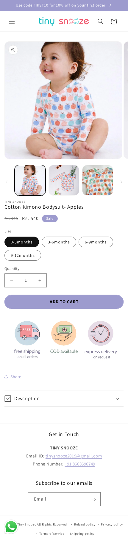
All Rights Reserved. (53, 524)
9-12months (23, 255)
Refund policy (84, 524)
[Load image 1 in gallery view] (30, 180)
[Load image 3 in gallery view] (97, 180)
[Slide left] (6, 181)
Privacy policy (112, 524)
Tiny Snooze (26, 524)
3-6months (59, 242)
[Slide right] (121, 181)
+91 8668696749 (80, 464)
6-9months (96, 242)
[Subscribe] (93, 499)
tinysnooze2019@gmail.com (74, 456)
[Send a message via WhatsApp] (11, 527)
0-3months (22, 242)
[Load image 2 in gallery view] (64, 180)
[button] (11, 21)
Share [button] (15, 376)
